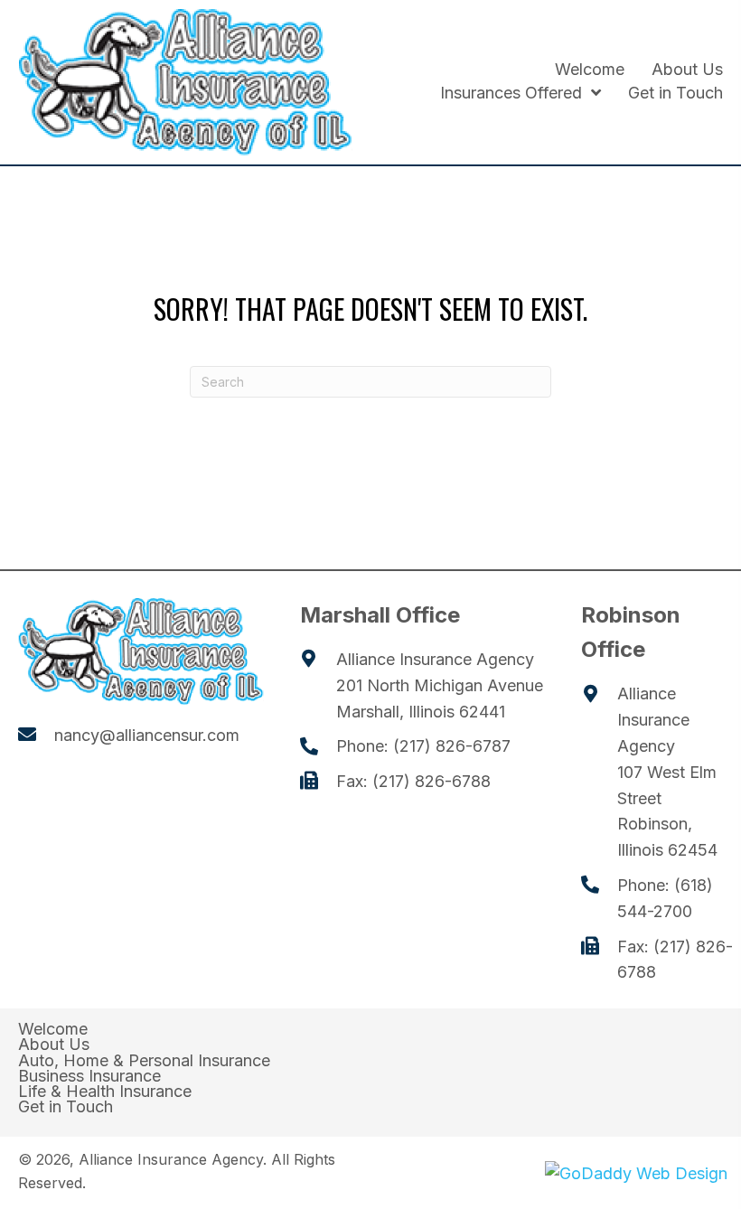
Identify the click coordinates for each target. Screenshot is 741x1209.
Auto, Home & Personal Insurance (144, 1061)
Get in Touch (65, 1107)
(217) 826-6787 (452, 745)
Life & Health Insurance (105, 1091)
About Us (53, 1044)
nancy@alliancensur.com (146, 735)
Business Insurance (89, 1076)
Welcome (53, 1029)
